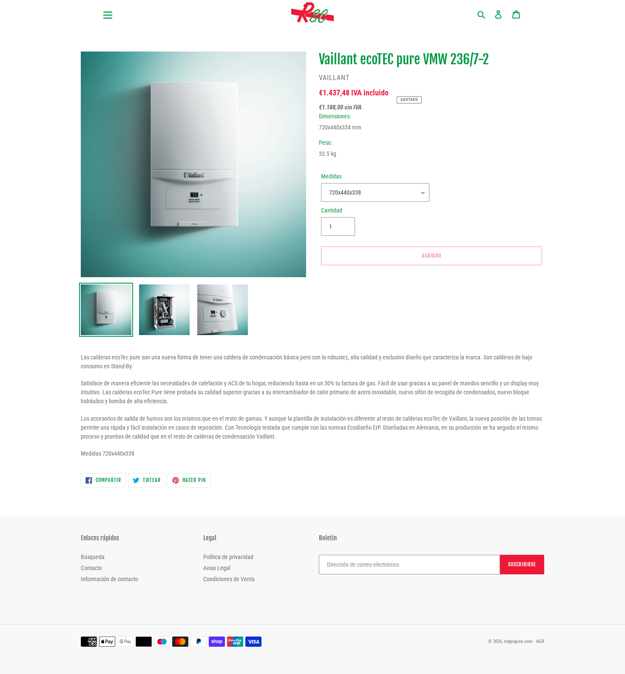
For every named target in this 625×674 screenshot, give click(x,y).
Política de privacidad (228, 557)
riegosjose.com (518, 641)
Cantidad (331, 210)
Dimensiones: (335, 116)
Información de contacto (109, 579)
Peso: (325, 142)
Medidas (331, 176)
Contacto (91, 568)
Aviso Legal (216, 568)
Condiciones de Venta (229, 579)
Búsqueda (93, 557)
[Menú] (142, 10)
